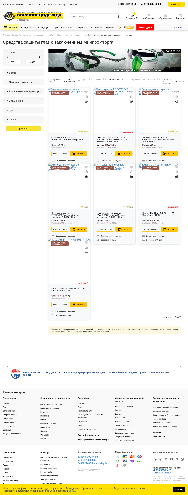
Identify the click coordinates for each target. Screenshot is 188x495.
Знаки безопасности (88, 434)
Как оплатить (45, 464)
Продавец (44, 415)
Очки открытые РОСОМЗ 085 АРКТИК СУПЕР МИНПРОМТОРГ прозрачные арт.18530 (113, 139)
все (184, 81)
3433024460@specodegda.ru (93, 464)
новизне (151, 79)
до (29, 62)
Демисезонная (9, 410)
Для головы (120, 417)
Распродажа (145, 27)
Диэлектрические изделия (126, 433)
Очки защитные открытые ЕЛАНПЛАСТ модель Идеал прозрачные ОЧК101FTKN (110, 215)
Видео (5, 472)
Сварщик (44, 431)
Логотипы (51, 4)
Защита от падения (123, 425)
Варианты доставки (48, 468)
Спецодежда (27, 27)
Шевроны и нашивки (161, 422)
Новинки (110, 27)
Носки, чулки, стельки (87, 429)
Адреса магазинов (10, 480)
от (9, 62)
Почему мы (7, 457)
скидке (98, 79)
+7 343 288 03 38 (87, 460)
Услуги (42, 4)
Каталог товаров (14, 392)
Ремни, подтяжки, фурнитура (165, 426)
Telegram (156, 472)
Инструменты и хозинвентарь (93, 439)
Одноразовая (8, 422)
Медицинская (83, 421)
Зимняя (6, 403)
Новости (6, 468)
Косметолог (45, 412)
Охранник (44, 434)
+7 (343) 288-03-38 (151, 4)
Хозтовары (96, 27)
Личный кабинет (176, 4)
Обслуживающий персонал (51, 404)
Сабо (80, 425)
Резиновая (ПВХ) (85, 410)
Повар (43, 419)
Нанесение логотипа (49, 475)
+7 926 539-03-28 (162, 470)
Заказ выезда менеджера (51, 483)
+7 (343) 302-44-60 (126, 4)
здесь (72, 490)
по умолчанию (69, 80)
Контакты (72, 4)
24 (180, 81)
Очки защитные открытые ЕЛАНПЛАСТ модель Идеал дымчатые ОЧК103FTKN (64, 215)
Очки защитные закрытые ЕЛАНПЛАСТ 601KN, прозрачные (67, 138)
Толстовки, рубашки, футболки (165, 407)
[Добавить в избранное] (86, 92)
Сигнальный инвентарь (125, 440)
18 (176, 81)
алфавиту (135, 79)
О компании (31, 4)
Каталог (13, 27)
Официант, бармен (48, 423)
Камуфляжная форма (12, 433)
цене (85, 79)
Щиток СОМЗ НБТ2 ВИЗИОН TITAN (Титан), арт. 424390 (68, 289)
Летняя (6, 407)
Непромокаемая (10, 414)
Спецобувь (44, 27)
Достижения (8, 461)
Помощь (62, 4)
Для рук (118, 410)
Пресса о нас (8, 465)
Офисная (7, 429)
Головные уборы (160, 419)
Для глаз (118, 414)
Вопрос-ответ (8, 476)
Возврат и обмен (47, 472)
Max (171, 472)
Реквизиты (7, 484)
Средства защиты (63, 27)
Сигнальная (8, 418)
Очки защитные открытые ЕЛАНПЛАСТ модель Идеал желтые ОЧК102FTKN (159, 139)
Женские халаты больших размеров (168, 415)
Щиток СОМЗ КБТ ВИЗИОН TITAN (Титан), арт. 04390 (158, 214)
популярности (116, 79)
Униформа (81, 27)
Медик (43, 438)
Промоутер (45, 427)
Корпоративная (9, 426)
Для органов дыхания (124, 406)
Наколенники (120, 429)
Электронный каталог (49, 479)
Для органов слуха (123, 421)
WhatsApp (165, 472)
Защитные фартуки (123, 436)
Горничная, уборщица (49, 408)
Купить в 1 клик (60, 153)
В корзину (80, 153)
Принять (179, 489)
